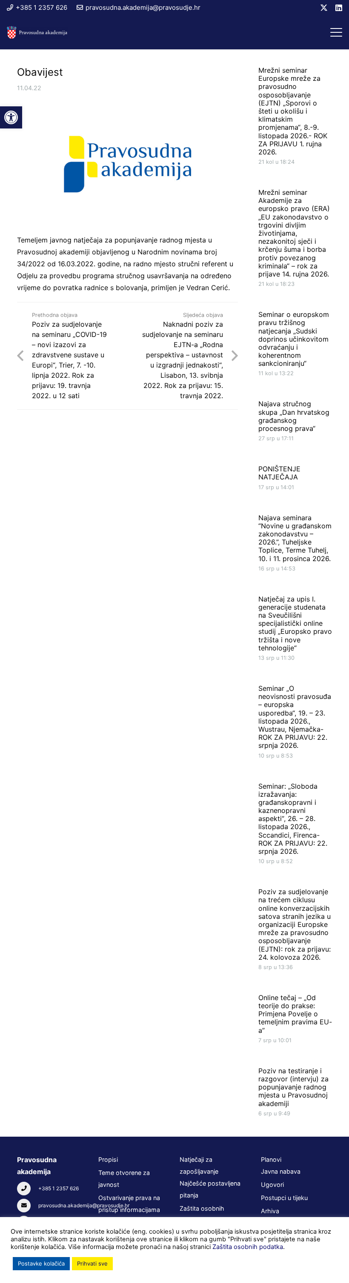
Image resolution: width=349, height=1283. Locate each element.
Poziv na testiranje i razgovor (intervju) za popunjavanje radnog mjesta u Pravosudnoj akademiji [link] (293, 1087)
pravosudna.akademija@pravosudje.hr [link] (83, 1205)
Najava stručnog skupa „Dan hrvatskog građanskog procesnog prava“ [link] (293, 416)
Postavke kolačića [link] (41, 1263)
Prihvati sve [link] (92, 1263)
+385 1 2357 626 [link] (58, 1188)
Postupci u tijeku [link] (284, 1197)
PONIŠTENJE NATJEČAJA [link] (279, 473)
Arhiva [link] (270, 1211)
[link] (11, 117)
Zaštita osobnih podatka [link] (247, 1247)
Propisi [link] (108, 1159)
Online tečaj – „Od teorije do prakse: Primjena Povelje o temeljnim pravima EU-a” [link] (295, 1014)
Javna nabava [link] (280, 1171)
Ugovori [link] (272, 1184)
